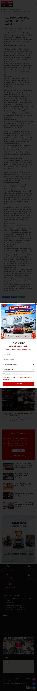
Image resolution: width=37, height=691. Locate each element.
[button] (36, 304)
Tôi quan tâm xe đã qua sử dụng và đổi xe (16, 374)
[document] (18, 345)
